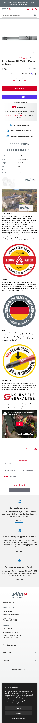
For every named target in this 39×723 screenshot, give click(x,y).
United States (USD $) (18, 669)
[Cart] (36, 9)
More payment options (19, 102)
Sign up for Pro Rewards (14, 115)
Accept (18, 708)
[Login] (32, 9)
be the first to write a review (19, 490)
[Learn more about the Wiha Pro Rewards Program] (19, 107)
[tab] (10, 470)
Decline (18, 713)
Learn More (20, 520)
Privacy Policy (17, 703)
